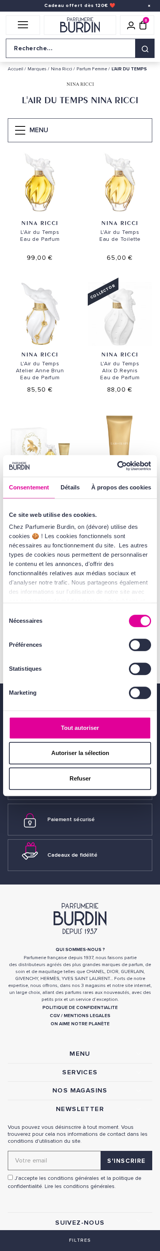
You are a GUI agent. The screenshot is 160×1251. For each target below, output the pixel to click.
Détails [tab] (70, 487)
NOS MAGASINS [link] (80, 1090)
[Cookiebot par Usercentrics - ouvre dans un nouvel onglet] (117, 466)
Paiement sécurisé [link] (71, 819)
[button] (23, 25)
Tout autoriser (80, 727)
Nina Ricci (40, 223)
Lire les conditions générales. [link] (80, 1186)
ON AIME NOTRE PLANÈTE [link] (80, 1024)
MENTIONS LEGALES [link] (87, 1016)
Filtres (80, 1240)
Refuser (80, 778)
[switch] (140, 645)
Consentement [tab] (29, 487)
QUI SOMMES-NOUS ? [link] (80, 950)
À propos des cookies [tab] (121, 487)
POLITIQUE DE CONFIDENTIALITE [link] (80, 1008)
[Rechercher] (145, 48)
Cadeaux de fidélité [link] (72, 855)
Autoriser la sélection (80, 753)
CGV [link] (55, 1016)
